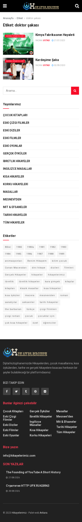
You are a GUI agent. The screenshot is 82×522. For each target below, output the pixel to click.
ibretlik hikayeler (29, 281)
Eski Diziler (11, 130)
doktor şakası (33, 18)
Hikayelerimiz (19, 512)
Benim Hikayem (37, 261)
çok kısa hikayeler (16, 323)
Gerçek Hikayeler (15, 274)
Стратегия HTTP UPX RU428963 (27, 485)
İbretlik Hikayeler (16, 161)
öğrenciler (49, 323)
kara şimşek (52, 281)
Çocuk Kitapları (15, 115)
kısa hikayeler (52, 288)
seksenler (28, 302)
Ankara (43, 512)
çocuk (29, 316)
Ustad (46, 40)
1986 (29, 254)
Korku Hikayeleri (15, 36)
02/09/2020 (59, 65)
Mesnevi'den (12, 199)
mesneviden (47, 295)
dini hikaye (38, 267)
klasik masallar (29, 288)
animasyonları (13, 261)
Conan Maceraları (16, 267)
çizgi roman (12, 316)
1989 (61, 254)
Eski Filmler (12, 138)
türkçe (31, 309)
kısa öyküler (12, 295)
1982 (53, 247)
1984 (8, 254)
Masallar (10, 191)
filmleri (69, 267)
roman (64, 295)
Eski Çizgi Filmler (16, 122)
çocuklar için (46, 316)
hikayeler (37, 274)
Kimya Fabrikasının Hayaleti (54, 35)
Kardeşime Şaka (47, 60)
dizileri (55, 267)
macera (29, 295)
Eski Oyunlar (12, 145)
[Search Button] (75, 91)
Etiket (20, 18)
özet (35, 323)
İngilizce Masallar (17, 168)
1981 (42, 247)
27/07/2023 (59, 40)
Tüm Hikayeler (13, 222)
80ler (8, 247)
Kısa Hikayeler (13, 176)
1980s (30, 247)
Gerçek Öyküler (15, 153)
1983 (63, 247)
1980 (19, 247)
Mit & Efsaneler (15, 207)
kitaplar (69, 281)
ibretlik (9, 281)
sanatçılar (11, 302)
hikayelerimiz (56, 274)
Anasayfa (8, 18)
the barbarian (13, 309)
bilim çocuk (59, 261)
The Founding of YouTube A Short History (33, 472)
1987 (40, 254)
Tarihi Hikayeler (15, 214)
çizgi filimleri (48, 309)
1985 (18, 254)
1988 (51, 254)
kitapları (10, 288)
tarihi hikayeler (49, 302)
